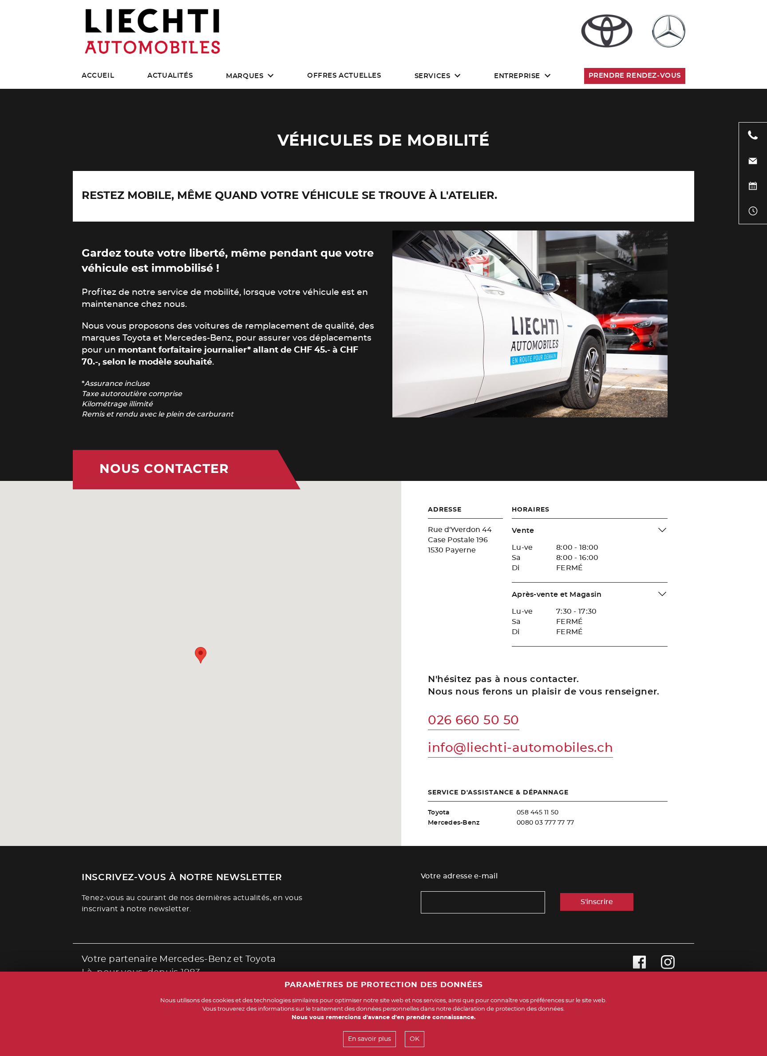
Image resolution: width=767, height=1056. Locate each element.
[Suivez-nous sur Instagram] (667, 966)
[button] (200, 655)
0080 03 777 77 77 (545, 823)
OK (414, 1039)
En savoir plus (369, 1039)
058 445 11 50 (537, 813)
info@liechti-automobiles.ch (520, 748)
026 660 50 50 (473, 721)
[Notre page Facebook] (639, 966)
